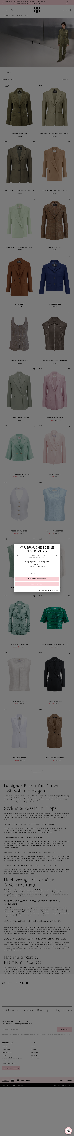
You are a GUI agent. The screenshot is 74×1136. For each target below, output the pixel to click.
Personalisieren (37, 573)
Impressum (55, 590)
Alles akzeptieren (37, 584)
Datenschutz (43, 590)
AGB (49, 590)
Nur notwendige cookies (37, 579)
